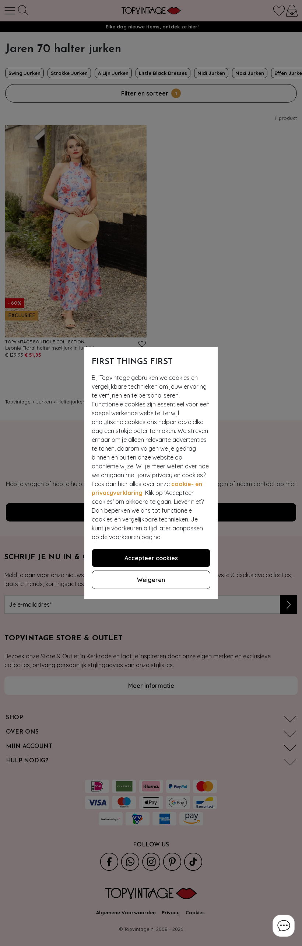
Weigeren (151, 579)
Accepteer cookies (151, 558)
